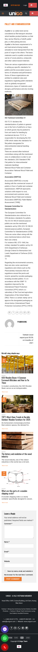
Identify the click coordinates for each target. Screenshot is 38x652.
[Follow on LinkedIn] (26, 628)
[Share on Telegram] (28, 313)
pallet (8, 31)
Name (7, 542)
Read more (5, 392)
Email (6, 552)
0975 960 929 (15, 5)
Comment (8, 524)
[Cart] (32, 5)
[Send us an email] (15, 628)
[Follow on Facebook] (11, 628)
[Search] (26, 13)
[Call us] (19, 628)
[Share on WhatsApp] (9, 313)
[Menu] (3, 13)
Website (7, 561)
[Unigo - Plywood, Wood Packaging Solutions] (16, 13)
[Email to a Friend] (21, 313)
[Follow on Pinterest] (23, 628)
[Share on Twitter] (17, 313)
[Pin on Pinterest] (24, 313)
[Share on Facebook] (13, 313)
